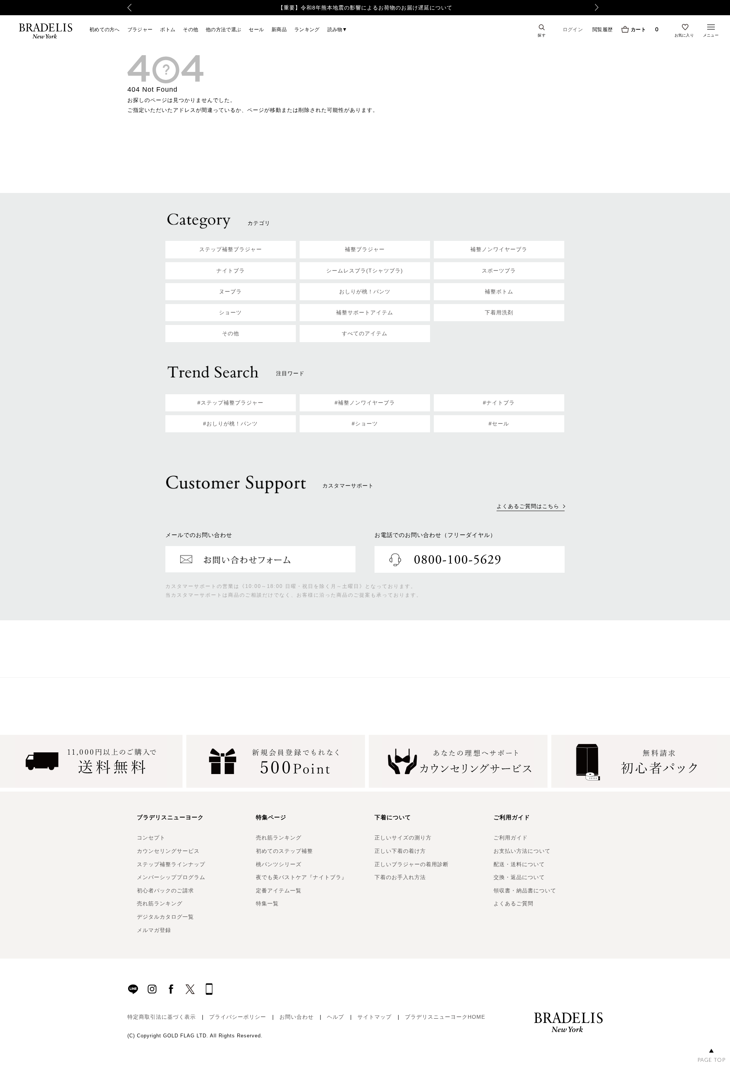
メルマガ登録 (154, 930)
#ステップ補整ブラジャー (230, 403)
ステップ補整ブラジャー (230, 249)
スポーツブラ (499, 271)
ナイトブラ (230, 271)
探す (542, 35)
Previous (129, 7)
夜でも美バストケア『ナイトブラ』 (301, 877)
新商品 (279, 29)
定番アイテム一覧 (279, 890)
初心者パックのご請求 (165, 890)
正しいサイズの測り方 (403, 838)
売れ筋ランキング (159, 903)
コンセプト (151, 838)
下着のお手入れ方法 (400, 877)
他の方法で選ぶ (223, 29)
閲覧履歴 (602, 29)
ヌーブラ (230, 291)
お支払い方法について (522, 851)
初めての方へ (104, 29)
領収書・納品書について (525, 890)
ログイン (573, 29)
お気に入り (684, 35)
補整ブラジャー (365, 249)
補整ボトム (499, 291)
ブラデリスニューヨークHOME (445, 1017)
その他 (190, 29)
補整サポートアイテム (364, 312)
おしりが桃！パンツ (364, 291)
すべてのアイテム (364, 333)
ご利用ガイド (511, 838)
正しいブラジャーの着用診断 (412, 864)
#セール (499, 424)
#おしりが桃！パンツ (230, 424)
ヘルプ (335, 1017)
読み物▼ (337, 29)
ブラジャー (140, 29)
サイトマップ (374, 1017)
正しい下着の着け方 (400, 851)
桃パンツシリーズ (279, 864)
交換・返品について (519, 877)
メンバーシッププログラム (171, 877)
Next (599, 7)
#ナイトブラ (499, 403)
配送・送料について (519, 864)
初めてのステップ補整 (284, 851)
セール (256, 29)
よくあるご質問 (513, 903)
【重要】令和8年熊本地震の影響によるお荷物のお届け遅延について (365, 8)
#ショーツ (365, 424)
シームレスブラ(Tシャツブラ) (364, 271)
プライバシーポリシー (237, 1017)
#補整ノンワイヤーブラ (365, 403)
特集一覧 (267, 903)
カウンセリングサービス (168, 851)
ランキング (307, 29)
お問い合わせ (296, 1017)
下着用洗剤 (499, 312)
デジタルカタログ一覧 (165, 917)
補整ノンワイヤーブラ (498, 249)
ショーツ (230, 312)
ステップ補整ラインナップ (171, 864)
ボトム (167, 29)
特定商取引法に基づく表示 (161, 1017)
